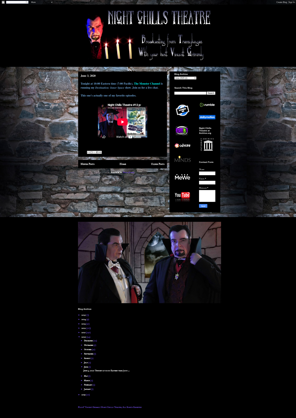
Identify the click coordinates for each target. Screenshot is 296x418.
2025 (83, 315)
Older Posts (157, 164)
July (86, 362)
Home (123, 164)
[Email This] (88, 152)
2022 (83, 328)
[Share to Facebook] (97, 152)
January (87, 389)
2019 (83, 394)
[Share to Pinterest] (100, 152)
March (87, 380)
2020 (83, 337)
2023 (83, 323)
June (86, 367)
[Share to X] (94, 152)
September (89, 353)
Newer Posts (88, 164)
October (88, 349)
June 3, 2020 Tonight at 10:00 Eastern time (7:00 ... (106, 370)
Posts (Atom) (128, 172)
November (89, 345)
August (87, 358)
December (88, 340)
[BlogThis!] (91, 152)
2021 (83, 332)
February (88, 384)
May (86, 376)
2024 (83, 319)
